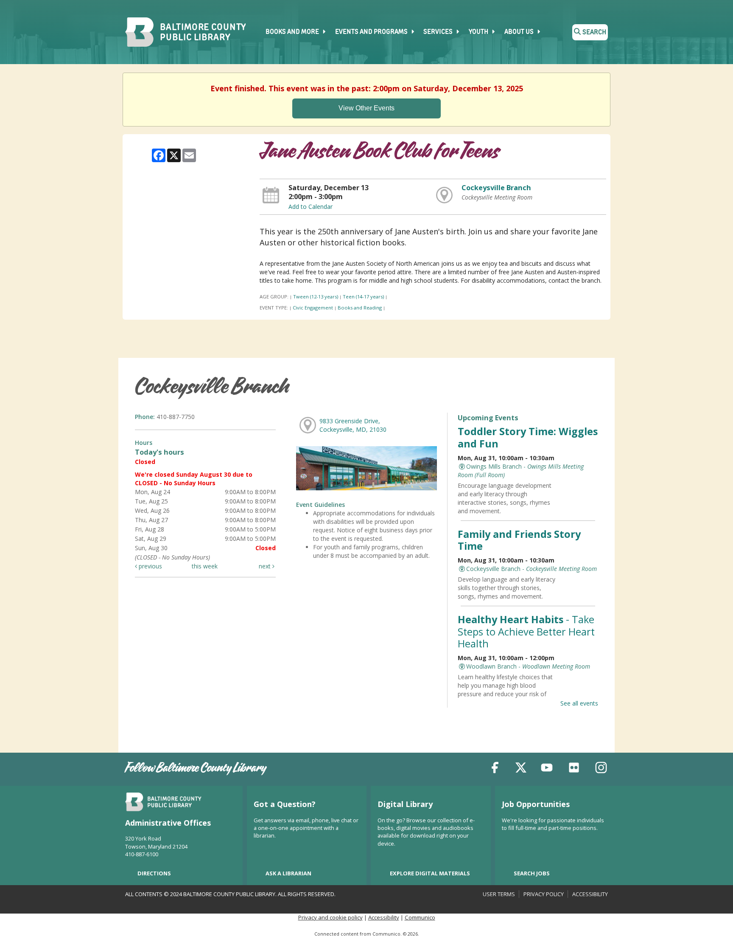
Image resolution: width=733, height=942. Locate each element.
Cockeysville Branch (496, 187)
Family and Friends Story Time (519, 540)
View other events (366, 108)
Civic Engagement (313, 307)
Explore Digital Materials (430, 873)
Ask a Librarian (288, 873)
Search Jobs (532, 873)
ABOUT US (519, 32)
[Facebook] (495, 769)
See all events (579, 703)
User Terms (499, 894)
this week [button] (205, 566)
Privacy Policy (543, 894)
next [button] (265, 566)
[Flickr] (574, 769)
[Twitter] (520, 769)
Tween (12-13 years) (315, 296)
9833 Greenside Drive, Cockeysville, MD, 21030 (352, 425)
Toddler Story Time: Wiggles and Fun (528, 437)
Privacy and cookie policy (330, 917)
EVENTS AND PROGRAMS (372, 32)
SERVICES (438, 32)
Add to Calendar (310, 206)
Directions (154, 873)
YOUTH (479, 32)
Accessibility (590, 894)
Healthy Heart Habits (526, 631)
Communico (420, 917)
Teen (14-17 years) (363, 296)
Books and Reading (360, 307)
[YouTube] (547, 769)
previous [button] (149, 566)
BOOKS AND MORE (293, 32)
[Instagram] (601, 769)
